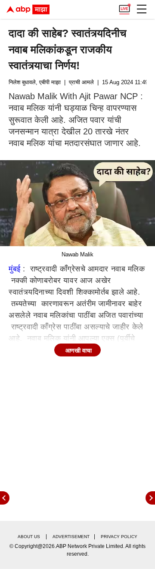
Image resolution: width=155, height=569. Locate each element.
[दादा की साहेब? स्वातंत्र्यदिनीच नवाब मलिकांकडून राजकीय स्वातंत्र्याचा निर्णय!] (77, 203)
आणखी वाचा (78, 350)
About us (29, 536)
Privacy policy (119, 536)
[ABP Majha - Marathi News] (28, 9)
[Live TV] (124, 7)
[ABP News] (150, 498)
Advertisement (71, 536)
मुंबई (15, 269)
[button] (141, 9)
